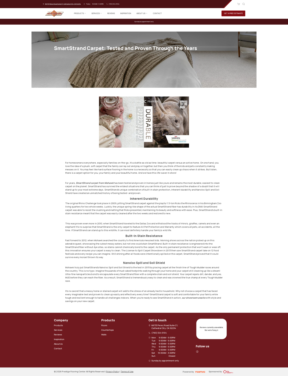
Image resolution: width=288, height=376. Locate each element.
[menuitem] (80, 13)
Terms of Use (127, 371)
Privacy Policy (112, 371)
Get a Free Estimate (233, 13)
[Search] (243, 4)
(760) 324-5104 (114, 4)
